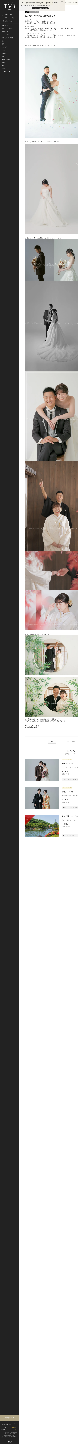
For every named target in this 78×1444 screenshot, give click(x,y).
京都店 (72, 779)
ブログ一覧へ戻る (70, 741)
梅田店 (64, 807)
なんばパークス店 (67, 779)
